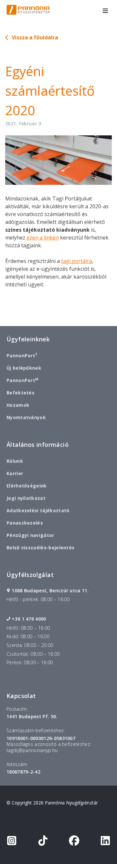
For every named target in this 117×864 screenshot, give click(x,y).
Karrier (14, 473)
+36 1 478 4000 (29, 619)
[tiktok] (43, 841)
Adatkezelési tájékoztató (37, 510)
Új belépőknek (23, 368)
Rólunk (14, 461)
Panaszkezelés (24, 523)
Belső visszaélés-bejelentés (40, 547)
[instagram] (11, 841)
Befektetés (20, 393)
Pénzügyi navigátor (30, 535)
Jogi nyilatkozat (26, 498)
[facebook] (74, 841)
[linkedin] (105, 841)
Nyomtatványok (26, 417)
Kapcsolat (21, 696)
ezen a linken (42, 237)
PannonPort (22, 355)
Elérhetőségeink (26, 486)
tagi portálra (76, 261)
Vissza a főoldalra (35, 37)
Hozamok (17, 405)
